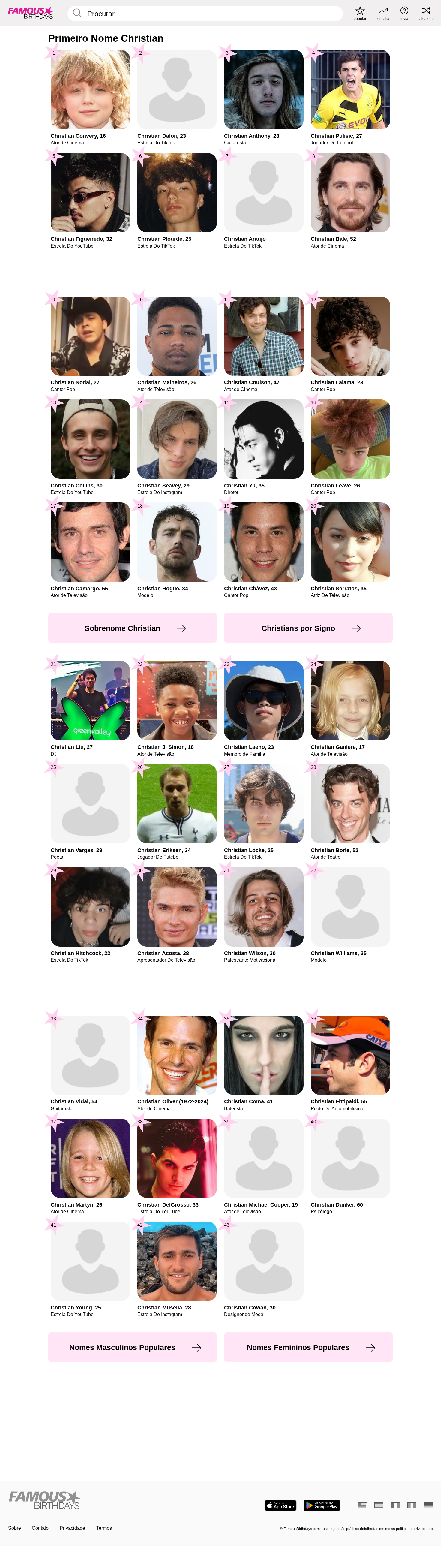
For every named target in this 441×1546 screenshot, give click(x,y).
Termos (104, 1528)
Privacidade (72, 1528)
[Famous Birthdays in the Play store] (322, 1505)
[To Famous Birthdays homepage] (30, 12)
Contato (40, 1528)
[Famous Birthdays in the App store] (280, 1505)
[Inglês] (362, 1505)
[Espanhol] (379, 1505)
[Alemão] (428, 1505)
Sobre (14, 1528)
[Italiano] (412, 1505)
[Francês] (395, 1505)
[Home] (112, 1500)
